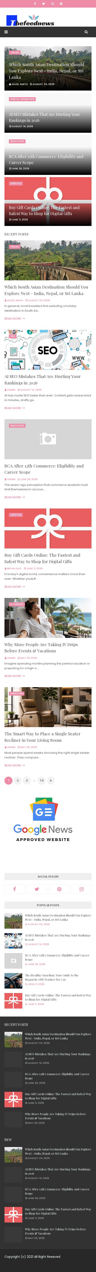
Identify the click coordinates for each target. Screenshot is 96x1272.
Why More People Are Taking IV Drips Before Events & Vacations (41, 647)
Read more (12, 319)
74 (42, 780)
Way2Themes (45, 1266)
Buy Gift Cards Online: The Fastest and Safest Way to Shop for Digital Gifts (44, 210)
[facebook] (35, 4)
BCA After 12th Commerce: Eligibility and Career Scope (46, 159)
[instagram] (53, 4)
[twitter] (44, 4)
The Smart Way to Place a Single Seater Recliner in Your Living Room (42, 737)
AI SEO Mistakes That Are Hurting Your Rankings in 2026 (44, 117)
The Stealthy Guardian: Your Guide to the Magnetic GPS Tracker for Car (52, 977)
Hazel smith (15, 300)
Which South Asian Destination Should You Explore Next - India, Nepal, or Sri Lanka (46, 70)
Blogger (83, 1266)
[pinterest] (61, 4)
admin (11, 390)
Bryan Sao (14, 568)
